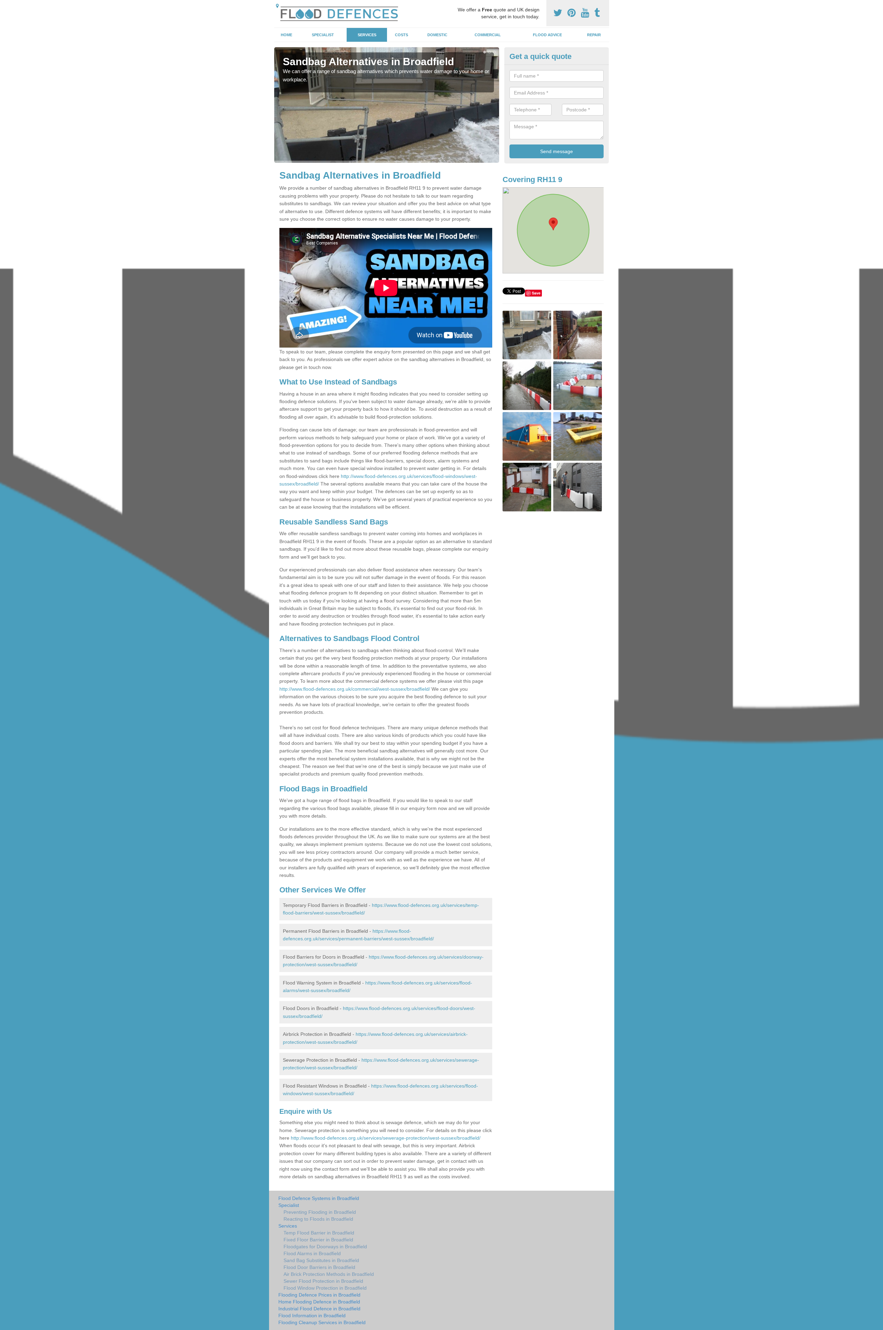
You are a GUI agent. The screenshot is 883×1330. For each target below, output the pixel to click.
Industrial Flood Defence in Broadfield (319, 1308)
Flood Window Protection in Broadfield (325, 1288)
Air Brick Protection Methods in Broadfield (329, 1274)
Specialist (323, 35)
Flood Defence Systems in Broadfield (318, 1198)
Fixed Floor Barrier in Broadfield (318, 1239)
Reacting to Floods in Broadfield (318, 1219)
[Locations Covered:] (277, 5)
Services (367, 35)
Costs (401, 35)
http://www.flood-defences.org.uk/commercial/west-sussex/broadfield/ (354, 689)
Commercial (488, 35)
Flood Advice (547, 35)
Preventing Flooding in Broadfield (320, 1212)
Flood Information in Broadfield (312, 1315)
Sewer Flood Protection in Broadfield (323, 1281)
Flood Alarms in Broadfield (312, 1253)
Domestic (437, 35)
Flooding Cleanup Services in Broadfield (322, 1322)
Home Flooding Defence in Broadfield (319, 1301)
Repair (594, 35)
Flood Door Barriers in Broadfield (319, 1267)
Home (286, 35)
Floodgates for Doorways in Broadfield (325, 1246)
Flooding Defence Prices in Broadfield (319, 1295)
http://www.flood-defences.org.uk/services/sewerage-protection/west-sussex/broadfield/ (385, 1138)
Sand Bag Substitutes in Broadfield (321, 1260)
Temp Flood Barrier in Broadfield (319, 1233)
